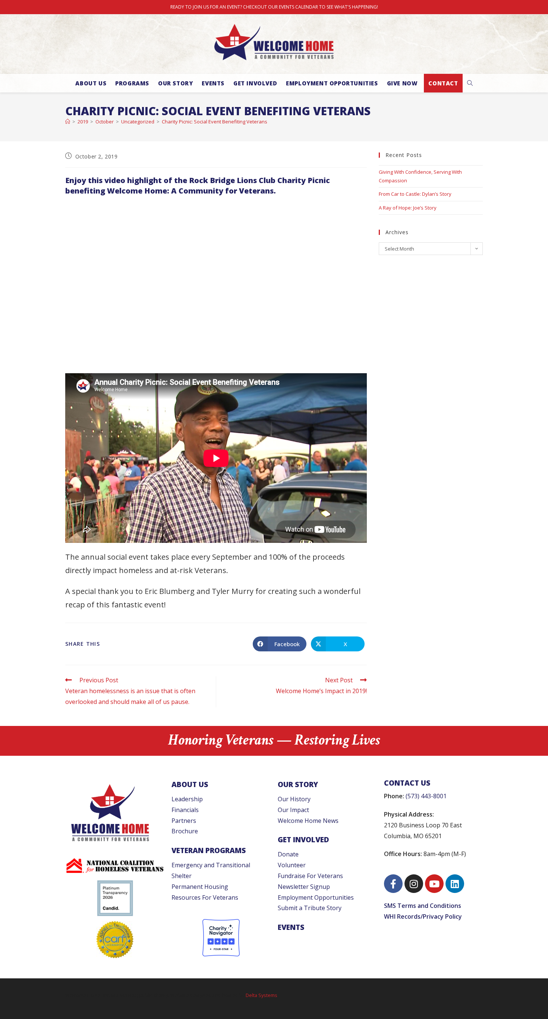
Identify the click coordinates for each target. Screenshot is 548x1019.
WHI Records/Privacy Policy (423, 916)
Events (291, 927)
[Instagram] (413, 883)
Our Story (298, 784)
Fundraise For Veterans (310, 876)
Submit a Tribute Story (309, 908)
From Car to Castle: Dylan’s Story (415, 194)
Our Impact (293, 810)
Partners (183, 821)
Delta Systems (261, 995)
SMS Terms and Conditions (422, 906)
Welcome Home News (308, 821)
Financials (185, 810)
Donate (288, 854)
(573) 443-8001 (426, 796)
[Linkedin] (454, 883)
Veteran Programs (208, 850)
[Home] (67, 121)
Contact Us (407, 783)
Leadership (187, 799)
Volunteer (292, 865)
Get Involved (303, 839)
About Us (189, 784)
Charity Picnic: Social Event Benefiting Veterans (214, 121)
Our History (294, 799)
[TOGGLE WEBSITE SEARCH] (470, 83)
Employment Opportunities (316, 897)
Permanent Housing (199, 887)
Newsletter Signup (304, 887)
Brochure (184, 831)
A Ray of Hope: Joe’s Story (408, 207)
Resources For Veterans (204, 897)
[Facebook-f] (393, 883)
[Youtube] (434, 883)
